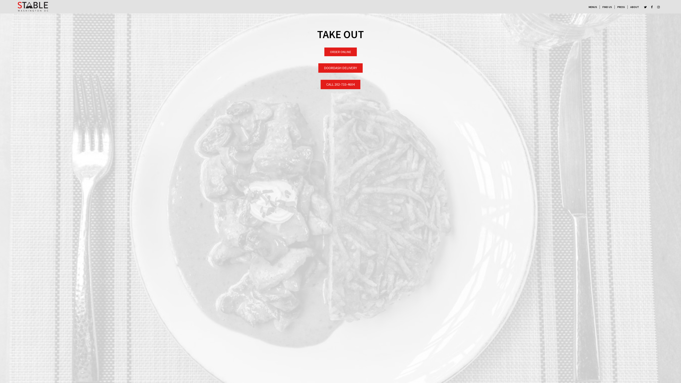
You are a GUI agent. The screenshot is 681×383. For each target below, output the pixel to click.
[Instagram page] (658, 7)
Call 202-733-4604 (340, 84)
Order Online (340, 52)
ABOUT (634, 7)
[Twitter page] (645, 7)
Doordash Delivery (340, 68)
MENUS (593, 7)
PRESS (621, 7)
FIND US (607, 7)
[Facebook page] (652, 7)
